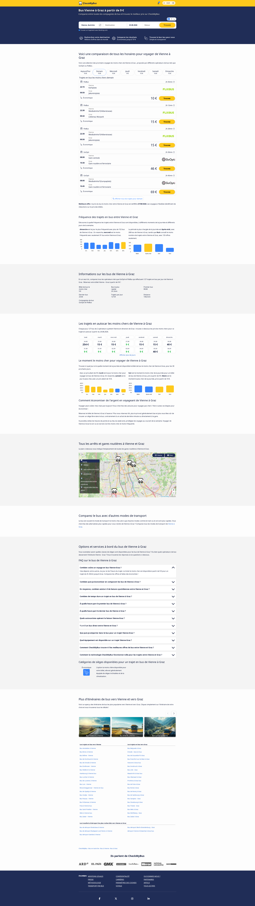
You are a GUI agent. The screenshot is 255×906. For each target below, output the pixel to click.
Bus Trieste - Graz (133, 806)
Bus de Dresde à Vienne (88, 763)
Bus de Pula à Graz (134, 784)
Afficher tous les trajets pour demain (129, 199)
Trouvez (167, 98)
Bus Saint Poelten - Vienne (89, 809)
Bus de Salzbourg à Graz (136, 795)
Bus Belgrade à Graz (134, 748)
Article (147, 883)
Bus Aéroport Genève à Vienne (90, 835)
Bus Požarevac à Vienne (88, 802)
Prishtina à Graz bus (134, 781)
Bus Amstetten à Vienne (88, 748)
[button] (114, 490)
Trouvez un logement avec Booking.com (93, 30)
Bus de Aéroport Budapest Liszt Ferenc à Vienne (96, 831)
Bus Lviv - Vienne (85, 784)
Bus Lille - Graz (133, 770)
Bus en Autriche (94, 848)
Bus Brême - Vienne (86, 755)
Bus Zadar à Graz (133, 817)
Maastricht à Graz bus (135, 773)
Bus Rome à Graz (133, 788)
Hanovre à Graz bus (134, 763)
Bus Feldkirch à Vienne (87, 770)
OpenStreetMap (165, 496)
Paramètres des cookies (126, 883)
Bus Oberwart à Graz (134, 777)
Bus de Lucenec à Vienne (88, 781)
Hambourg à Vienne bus (88, 773)
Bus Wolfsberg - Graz (135, 813)
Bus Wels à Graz (133, 809)
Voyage (119, 886)
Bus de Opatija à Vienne (88, 791)
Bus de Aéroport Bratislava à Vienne (92, 827)
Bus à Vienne (104, 848)
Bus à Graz (113, 848)
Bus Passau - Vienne (86, 799)
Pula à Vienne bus (86, 806)
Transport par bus (96, 886)
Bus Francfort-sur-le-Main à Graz (139, 759)
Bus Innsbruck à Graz (135, 766)
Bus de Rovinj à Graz (134, 791)
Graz (171, 455)
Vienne (159, 455)
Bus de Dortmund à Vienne (89, 759)
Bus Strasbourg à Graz (135, 802)
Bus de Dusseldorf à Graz (136, 755)
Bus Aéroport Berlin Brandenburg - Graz (141, 827)
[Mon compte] (158, 3)
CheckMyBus (83, 848)
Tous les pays (149, 886)
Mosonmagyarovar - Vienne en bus (91, 788)
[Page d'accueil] (88, 3)
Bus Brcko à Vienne (86, 752)
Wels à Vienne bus (86, 813)
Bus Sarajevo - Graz (134, 799)
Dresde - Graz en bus (135, 752)
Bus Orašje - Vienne (86, 795)
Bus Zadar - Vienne (86, 817)
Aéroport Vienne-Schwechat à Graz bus (141, 831)
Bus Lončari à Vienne (87, 777)
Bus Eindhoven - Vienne (88, 766)
